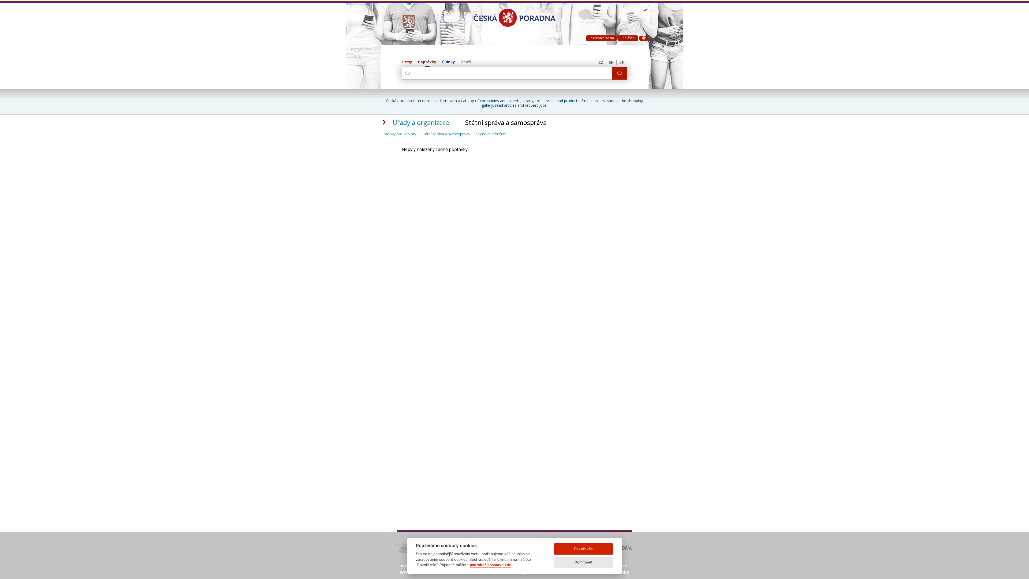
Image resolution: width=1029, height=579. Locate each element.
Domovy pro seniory (398, 134)
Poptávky (427, 62)
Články (448, 62)
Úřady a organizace (421, 122)
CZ (600, 62)
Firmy (407, 62)
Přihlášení (628, 38)
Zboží (466, 62)
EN (622, 62)
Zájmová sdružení (490, 134)
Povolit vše (583, 549)
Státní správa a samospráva (446, 134)
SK (611, 62)
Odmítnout (583, 562)
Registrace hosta (601, 38)
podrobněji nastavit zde (490, 565)
